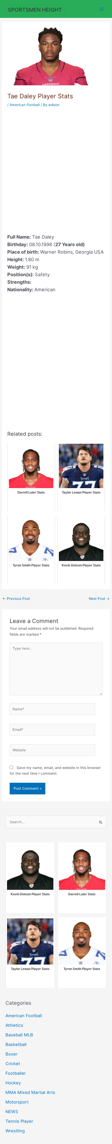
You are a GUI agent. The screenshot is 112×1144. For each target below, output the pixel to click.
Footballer (15, 1073)
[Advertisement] (56, 167)
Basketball (16, 1044)
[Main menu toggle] (101, 9)
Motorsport (17, 1102)
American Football (25, 105)
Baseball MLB (19, 1034)
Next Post (99, 599)
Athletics (14, 1025)
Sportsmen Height (35, 9)
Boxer (11, 1054)
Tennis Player (19, 1121)
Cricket (12, 1063)
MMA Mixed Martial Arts (30, 1092)
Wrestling (15, 1130)
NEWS (11, 1111)
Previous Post (16, 599)
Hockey (13, 1082)
